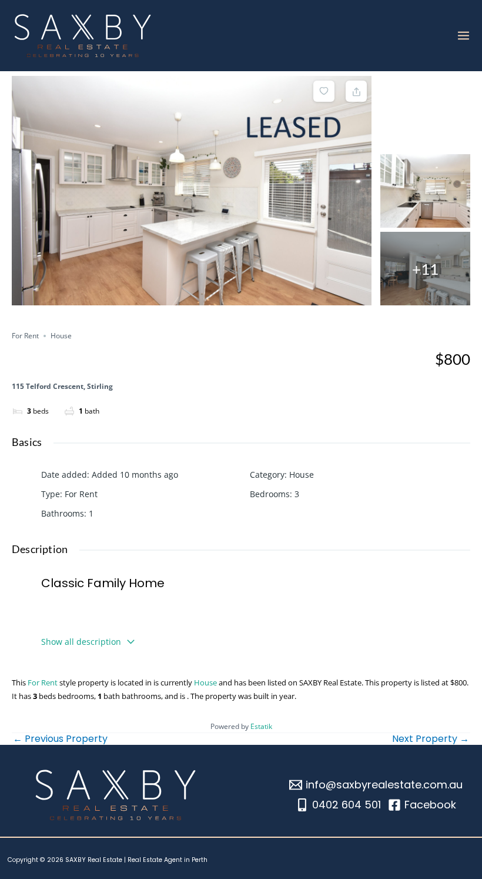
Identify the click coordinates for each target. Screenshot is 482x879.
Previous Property (60, 739)
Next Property (430, 739)
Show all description (81, 642)
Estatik (261, 726)
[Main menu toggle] (463, 35)
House (61, 336)
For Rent (25, 336)
